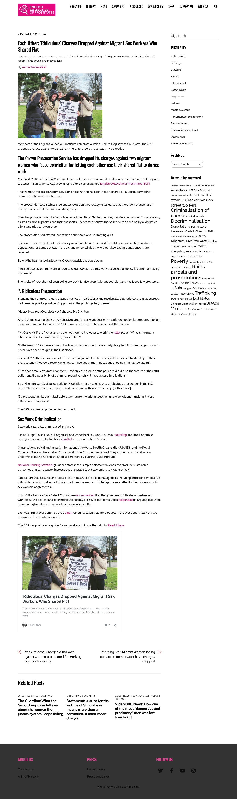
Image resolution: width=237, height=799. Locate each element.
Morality (212, 241)
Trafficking (205, 293)
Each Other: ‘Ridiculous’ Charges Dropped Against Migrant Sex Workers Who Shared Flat (87, 46)
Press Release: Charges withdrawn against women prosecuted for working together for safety (52, 656)
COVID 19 (178, 200)
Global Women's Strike (200, 231)
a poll (68, 512)
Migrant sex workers (119, 56)
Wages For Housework (205, 309)
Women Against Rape (184, 314)
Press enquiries (98, 776)
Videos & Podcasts (182, 143)
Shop (171, 6)
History (91, 6)
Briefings (176, 63)
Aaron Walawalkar (34, 67)
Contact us (26, 769)
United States (199, 298)
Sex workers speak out (184, 130)
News (104, 6)
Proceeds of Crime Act (201, 262)
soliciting (121, 435)
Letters (175, 103)
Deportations (180, 226)
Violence (181, 308)
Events (175, 76)
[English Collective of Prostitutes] (36, 14)
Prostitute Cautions (181, 267)
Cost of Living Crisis (200, 195)
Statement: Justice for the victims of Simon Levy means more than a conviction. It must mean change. (87, 709)
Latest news (96, 769)
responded (125, 499)
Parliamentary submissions (187, 116)
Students (198, 288)
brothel (67, 439)
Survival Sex (211, 288)
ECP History (198, 226)
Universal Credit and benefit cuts (188, 304)
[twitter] (161, 770)
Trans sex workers (179, 299)
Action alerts (178, 56)
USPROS (212, 303)
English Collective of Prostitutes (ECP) (125, 183)
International (178, 83)
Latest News (76, 56)
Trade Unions (186, 293)
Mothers (176, 246)
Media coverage (94, 56)
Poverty (179, 261)
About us (75, 6)
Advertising (179, 190)
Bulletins (176, 69)
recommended (85, 495)
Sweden (174, 294)
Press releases (179, 123)
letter (117, 332)
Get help (203, 6)
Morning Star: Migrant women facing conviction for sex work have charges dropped (127, 656)
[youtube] (183, 770)
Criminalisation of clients (190, 212)
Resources (136, 6)
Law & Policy (155, 6)
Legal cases (178, 96)
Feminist (178, 231)
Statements (88, 696)
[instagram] (194, 770)
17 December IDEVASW (203, 185)
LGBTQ (202, 236)
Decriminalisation (190, 221)
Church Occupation (179, 195)
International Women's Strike (184, 236)
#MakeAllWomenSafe (181, 185)
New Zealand (188, 246)
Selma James (190, 283)
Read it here (116, 525)
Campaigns (118, 6)
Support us (186, 6)
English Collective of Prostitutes (41, 56)
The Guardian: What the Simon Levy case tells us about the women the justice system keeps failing (40, 707)
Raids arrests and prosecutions (44, 60)
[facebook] (172, 770)
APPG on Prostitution (200, 190)
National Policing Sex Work (35, 465)
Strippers (188, 288)
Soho (178, 288)
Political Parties (195, 256)
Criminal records (195, 216)
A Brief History (28, 776)
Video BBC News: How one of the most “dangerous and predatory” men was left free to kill (137, 710)
